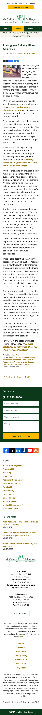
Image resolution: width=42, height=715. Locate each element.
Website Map (21, 659)
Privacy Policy (21, 655)
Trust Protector (14, 364)
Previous (8, 376)
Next (28, 376)
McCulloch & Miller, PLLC (28, 702)
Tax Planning (10, 490)
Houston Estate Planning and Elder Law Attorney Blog (21, 19)
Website (21, 647)
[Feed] (36, 450)
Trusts (8, 476)
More (30, 28)
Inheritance (7, 360)
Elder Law (9, 494)
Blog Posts (21, 668)
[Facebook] (6, 450)
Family (7, 487)
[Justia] (24, 450)
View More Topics (10, 508)
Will (7, 472)
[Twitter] (12, 450)
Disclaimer (21, 651)
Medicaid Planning (13, 505)
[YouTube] (30, 450)
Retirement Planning (14, 480)
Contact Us (21, 663)
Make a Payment (21, 613)
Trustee (26, 364)
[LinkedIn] (18, 450)
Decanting (13, 357)
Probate (8, 469)
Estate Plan (15, 355)
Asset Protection (12, 483)
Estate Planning (12, 465)
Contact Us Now (21, 436)
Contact (18, 28)
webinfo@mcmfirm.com (24, 585)
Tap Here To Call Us (21, 7)
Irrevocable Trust (19, 360)
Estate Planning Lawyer (27, 357)
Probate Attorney (21, 362)
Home (6, 28)
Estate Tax (9, 498)
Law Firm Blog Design (21, 712)
